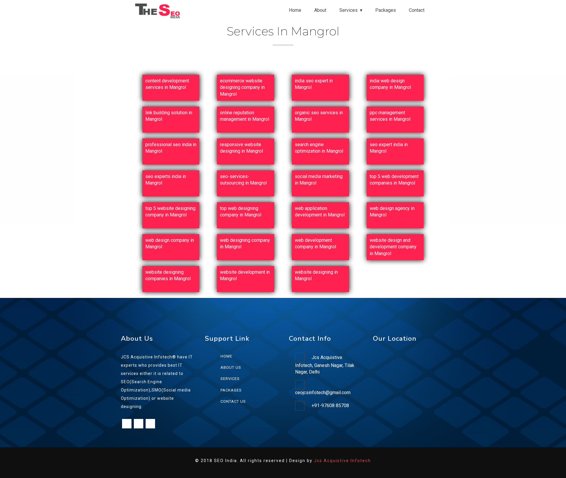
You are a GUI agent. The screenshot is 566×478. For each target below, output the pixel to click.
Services (348, 10)
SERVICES (230, 378)
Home (295, 10)
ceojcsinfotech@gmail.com (323, 392)
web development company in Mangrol (315, 243)
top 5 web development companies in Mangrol (394, 180)
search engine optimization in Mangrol (319, 148)
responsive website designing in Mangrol (241, 148)
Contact (416, 10)
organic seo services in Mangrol (319, 116)
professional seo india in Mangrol (170, 148)
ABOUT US (231, 367)
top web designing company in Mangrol (240, 211)
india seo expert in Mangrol (314, 84)
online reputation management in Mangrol (244, 116)
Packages (385, 10)
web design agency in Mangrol (392, 211)
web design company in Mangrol (169, 243)
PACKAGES (231, 390)
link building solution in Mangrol (168, 116)
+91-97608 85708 (330, 405)
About (320, 10)
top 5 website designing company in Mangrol (170, 211)
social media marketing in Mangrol (319, 180)
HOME (226, 356)
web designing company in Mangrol (245, 243)
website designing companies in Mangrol (168, 275)
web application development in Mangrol (320, 211)
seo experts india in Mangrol (165, 180)
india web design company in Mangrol (390, 84)
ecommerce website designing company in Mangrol (242, 87)
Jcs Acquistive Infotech (342, 460)
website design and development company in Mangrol (393, 246)
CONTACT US (233, 401)
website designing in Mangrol (316, 275)
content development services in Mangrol (167, 84)
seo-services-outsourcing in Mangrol (243, 180)
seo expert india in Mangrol (389, 148)
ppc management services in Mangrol (390, 116)
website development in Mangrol (245, 275)
